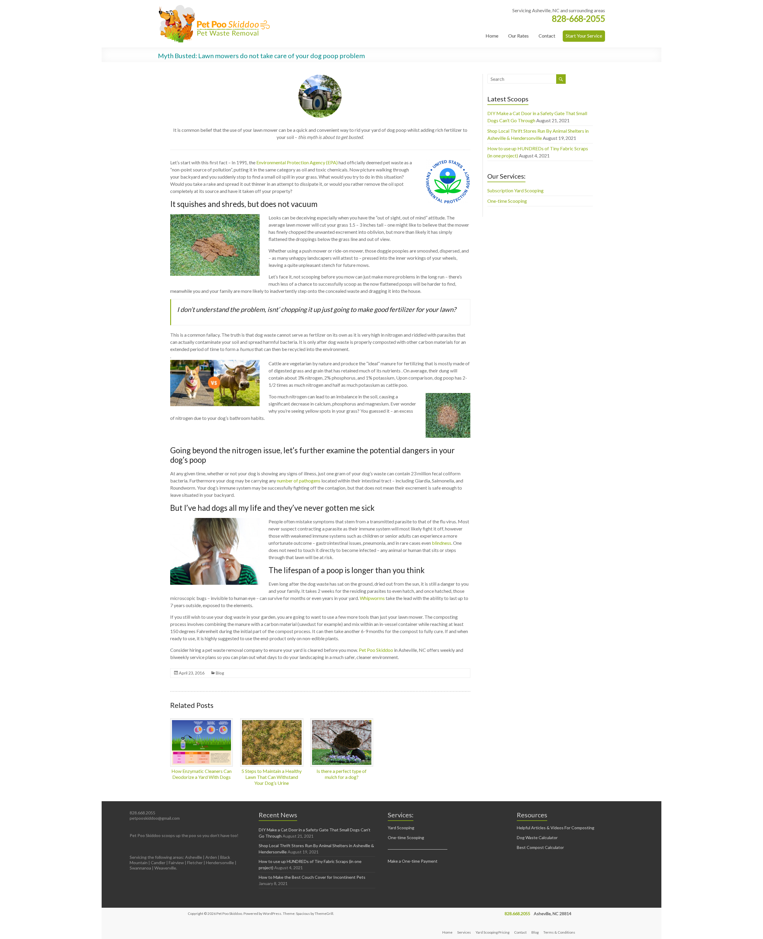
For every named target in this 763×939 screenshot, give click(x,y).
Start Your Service (584, 35)
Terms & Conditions (559, 932)
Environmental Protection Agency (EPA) (297, 162)
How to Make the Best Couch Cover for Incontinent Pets (312, 877)
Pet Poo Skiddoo (376, 650)
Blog (220, 672)
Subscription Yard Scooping (515, 190)
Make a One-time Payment (413, 861)
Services (464, 932)
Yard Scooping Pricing (492, 932)
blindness (441, 543)
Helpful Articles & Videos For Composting (555, 827)
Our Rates (518, 35)
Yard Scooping (401, 827)
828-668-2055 (578, 18)
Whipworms (372, 598)
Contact (547, 35)
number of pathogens (298, 480)
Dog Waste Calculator (537, 837)
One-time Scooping (507, 201)
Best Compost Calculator (540, 847)
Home (492, 35)
